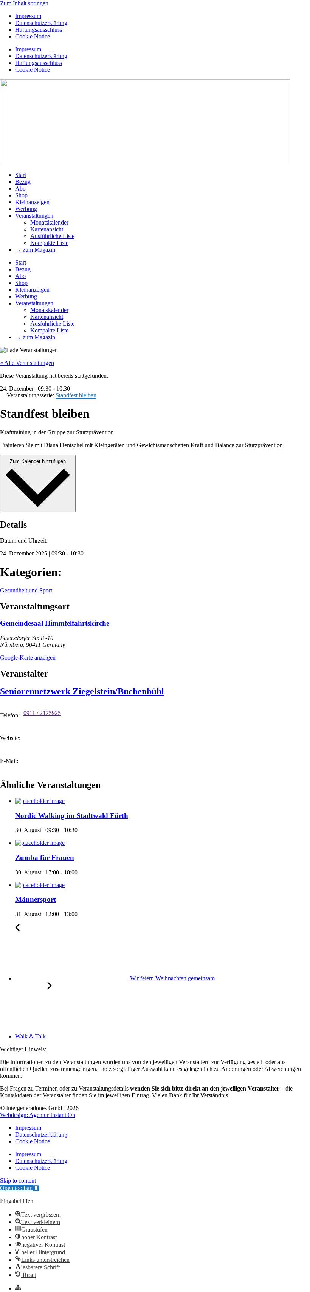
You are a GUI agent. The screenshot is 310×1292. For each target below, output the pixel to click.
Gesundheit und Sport (26, 590)
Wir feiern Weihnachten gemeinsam (172, 978)
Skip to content (18, 1180)
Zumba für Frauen (44, 857)
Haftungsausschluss (38, 29)
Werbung (26, 209)
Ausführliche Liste (52, 236)
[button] (19, 1188)
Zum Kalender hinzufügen (38, 461)
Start (20, 175)
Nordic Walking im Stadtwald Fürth (71, 816)
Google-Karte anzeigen (28, 657)
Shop (21, 195)
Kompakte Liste (49, 243)
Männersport (35, 899)
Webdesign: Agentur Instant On (37, 1115)
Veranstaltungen (34, 215)
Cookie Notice (32, 36)
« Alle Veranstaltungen (27, 363)
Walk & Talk (31, 1036)
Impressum (28, 16)
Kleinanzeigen (32, 202)
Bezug (23, 181)
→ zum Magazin (35, 249)
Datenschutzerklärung (41, 23)
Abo (20, 188)
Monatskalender (49, 222)
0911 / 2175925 (42, 713)
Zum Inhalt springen (24, 3)
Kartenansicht (46, 229)
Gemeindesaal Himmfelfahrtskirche (54, 623)
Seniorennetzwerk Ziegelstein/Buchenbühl (82, 691)
